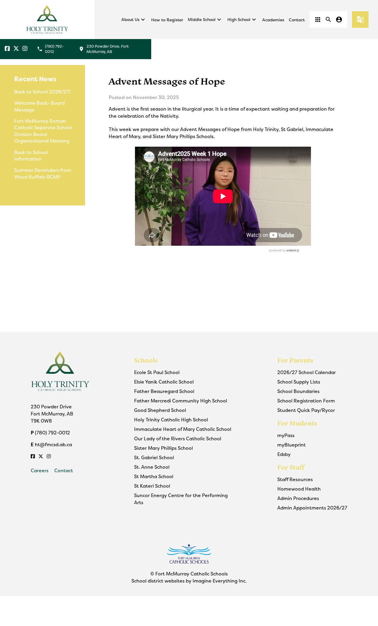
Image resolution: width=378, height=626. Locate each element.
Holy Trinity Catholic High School (171, 419)
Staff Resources (295, 479)
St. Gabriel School (154, 457)
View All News (30, 193)
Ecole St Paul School (157, 372)
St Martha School (153, 476)
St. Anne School (152, 467)
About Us (133, 19)
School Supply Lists (298, 381)
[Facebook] (7, 49)
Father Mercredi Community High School (180, 400)
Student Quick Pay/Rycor (306, 410)
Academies (273, 19)
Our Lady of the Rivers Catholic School (177, 438)
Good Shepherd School (160, 410)
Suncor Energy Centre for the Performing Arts (181, 499)
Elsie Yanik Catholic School (164, 381)
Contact (297, 19)
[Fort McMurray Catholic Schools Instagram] (24, 49)
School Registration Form (306, 400)
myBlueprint (291, 444)
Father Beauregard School (164, 391)
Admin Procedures (298, 498)
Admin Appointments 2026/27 (312, 507)
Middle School (205, 19)
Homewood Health (299, 489)
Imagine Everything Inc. (220, 581)
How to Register (167, 19)
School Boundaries (298, 391)
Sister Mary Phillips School (163, 448)
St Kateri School (152, 486)
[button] (317, 19)
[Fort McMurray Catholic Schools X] (16, 49)
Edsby (284, 454)
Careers (39, 470)
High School (242, 19)
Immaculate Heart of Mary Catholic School (182, 429)
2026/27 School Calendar (306, 372)
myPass (285, 435)
